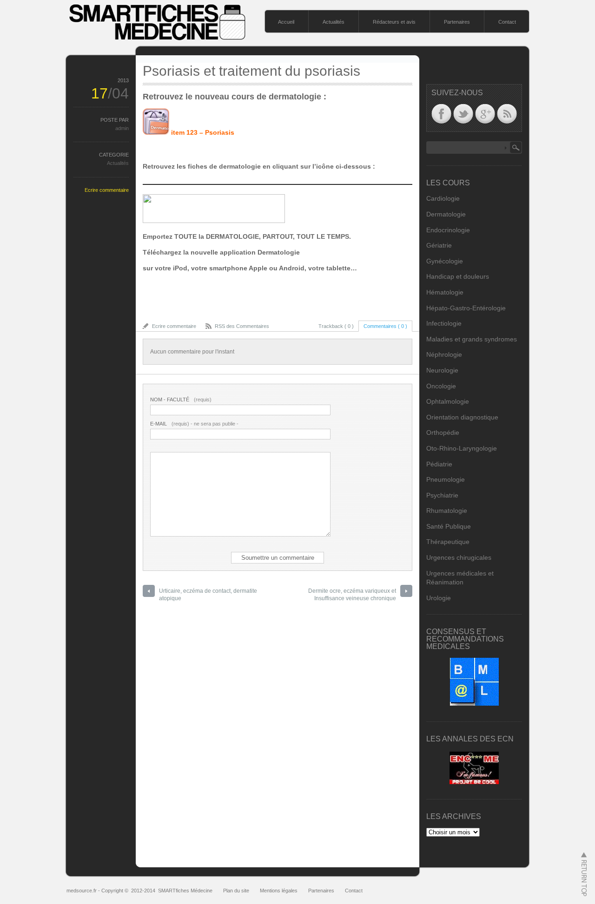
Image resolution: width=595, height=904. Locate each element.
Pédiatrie (439, 464)
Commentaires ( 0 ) (385, 326)
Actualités (333, 22)
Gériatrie (439, 245)
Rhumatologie (446, 510)
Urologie (438, 598)
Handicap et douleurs (457, 276)
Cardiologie (443, 198)
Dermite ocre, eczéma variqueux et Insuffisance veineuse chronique (352, 595)
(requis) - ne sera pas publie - (194, 423)
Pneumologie (445, 479)
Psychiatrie (442, 495)
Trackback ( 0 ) (336, 326)
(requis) (181, 399)
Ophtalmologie (447, 401)
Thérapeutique (447, 541)
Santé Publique (448, 526)
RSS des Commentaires (242, 326)
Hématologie (444, 292)
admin (122, 128)
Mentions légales (279, 890)
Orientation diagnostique (462, 417)
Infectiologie (444, 323)
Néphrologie (444, 354)
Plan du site (236, 890)
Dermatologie (446, 214)
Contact (507, 22)
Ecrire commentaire (107, 190)
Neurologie (442, 370)
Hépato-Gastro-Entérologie (466, 308)
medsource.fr (81, 890)
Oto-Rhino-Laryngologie (461, 448)
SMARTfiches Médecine (185, 890)
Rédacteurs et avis (394, 22)
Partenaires (457, 22)
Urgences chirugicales (458, 557)
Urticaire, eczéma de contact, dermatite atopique (208, 595)
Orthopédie (442, 432)
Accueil (286, 22)
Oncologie (441, 386)
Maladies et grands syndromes (471, 339)
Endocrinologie (448, 230)
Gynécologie (444, 261)
